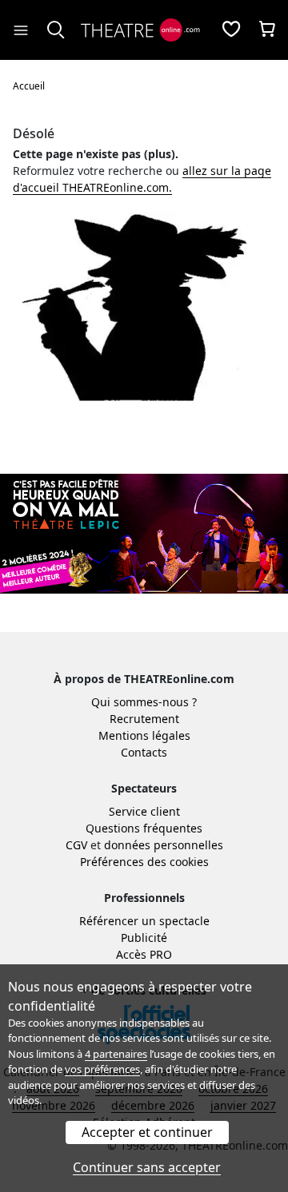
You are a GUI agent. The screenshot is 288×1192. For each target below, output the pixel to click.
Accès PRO (144, 954)
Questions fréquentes (144, 828)
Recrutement (144, 718)
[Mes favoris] (231, 30)
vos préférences (102, 1069)
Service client (144, 811)
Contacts (144, 752)
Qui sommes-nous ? (144, 701)
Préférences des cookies (144, 861)
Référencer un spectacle (144, 920)
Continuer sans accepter (147, 1167)
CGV (76, 844)
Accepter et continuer (147, 1132)
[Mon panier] (267, 30)
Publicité (144, 937)
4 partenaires (116, 1054)
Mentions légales (144, 735)
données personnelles (163, 844)
